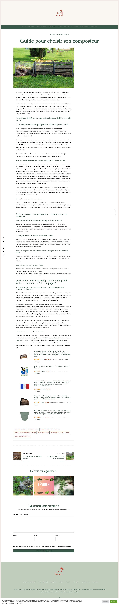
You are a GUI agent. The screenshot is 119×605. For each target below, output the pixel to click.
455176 (43, 359)
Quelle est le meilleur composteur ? (22, 436)
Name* (15, 535)
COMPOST (52, 27)
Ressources (84, 27)
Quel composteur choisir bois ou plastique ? (60, 432)
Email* (36, 535)
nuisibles (59, 340)
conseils (18, 340)
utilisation (26, 174)
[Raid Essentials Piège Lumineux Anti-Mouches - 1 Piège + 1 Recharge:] (24, 371)
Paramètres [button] (105, 601)
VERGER (66, 27)
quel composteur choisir (43, 432)
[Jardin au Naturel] (59, 13)
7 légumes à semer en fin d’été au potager (55, 457)
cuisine (39, 145)
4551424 (43, 417)
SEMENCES (75, 27)
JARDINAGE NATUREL (28, 27)
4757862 (43, 389)
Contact (94, 27)
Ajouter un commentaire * (21, 514)
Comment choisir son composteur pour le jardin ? (25, 432)
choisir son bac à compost (19, 429)
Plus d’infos (37, 362)
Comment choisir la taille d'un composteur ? (49, 429)
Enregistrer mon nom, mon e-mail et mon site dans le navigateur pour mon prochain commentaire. (43, 546)
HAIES (60, 27)
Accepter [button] (113, 601)
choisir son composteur (33, 429)
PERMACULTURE (42, 27)
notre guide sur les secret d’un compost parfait (45, 338)
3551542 (43, 371)
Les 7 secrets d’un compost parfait (32, 457)
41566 (42, 402)
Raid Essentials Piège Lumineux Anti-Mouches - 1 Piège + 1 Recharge (52, 367)
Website (57, 535)
